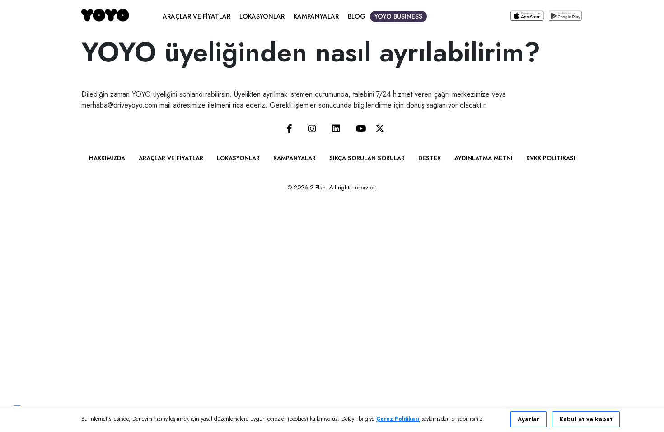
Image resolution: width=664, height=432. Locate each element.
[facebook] (289, 129)
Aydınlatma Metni (483, 158)
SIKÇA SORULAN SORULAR (367, 158)
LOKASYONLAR (262, 16)
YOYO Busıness (398, 16)
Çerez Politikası (398, 419)
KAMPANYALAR (316, 16)
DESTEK (429, 158)
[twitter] (379, 129)
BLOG (356, 16)
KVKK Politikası (550, 158)
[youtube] (361, 129)
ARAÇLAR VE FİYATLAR (196, 16)
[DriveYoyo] (105, 15)
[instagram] (312, 129)
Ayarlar (528, 419)
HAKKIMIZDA (107, 158)
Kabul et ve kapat (586, 419)
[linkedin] (336, 129)
